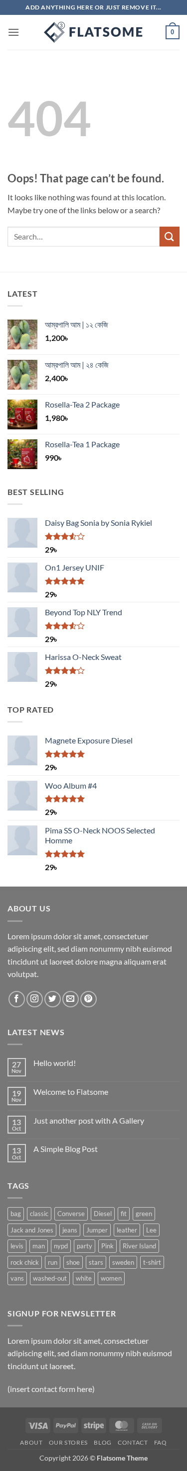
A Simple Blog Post (65, 1148)
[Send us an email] (70, 999)
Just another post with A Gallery (88, 1120)
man (38, 1246)
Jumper (97, 1230)
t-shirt (152, 1262)
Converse (71, 1214)
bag (15, 1214)
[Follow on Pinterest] (88, 999)
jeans (69, 1230)
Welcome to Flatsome (70, 1091)
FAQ (160, 1442)
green (144, 1214)
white (84, 1278)
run (52, 1262)
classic (39, 1214)
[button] (13, 32)
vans (17, 1278)
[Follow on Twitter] (52, 999)
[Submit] (170, 236)
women (111, 1278)
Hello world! (54, 1062)
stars (96, 1262)
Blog (102, 1442)
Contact (133, 1442)
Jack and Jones (31, 1230)
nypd (61, 1246)
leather (127, 1230)
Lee (151, 1230)
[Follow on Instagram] (34, 999)
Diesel (103, 1214)
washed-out (50, 1278)
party (84, 1246)
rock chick (24, 1262)
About (31, 1442)
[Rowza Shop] (94, 32)
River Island (139, 1246)
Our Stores (68, 1442)
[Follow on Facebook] (16, 999)
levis (16, 1246)
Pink (107, 1246)
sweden (123, 1262)
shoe (73, 1262)
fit (124, 1214)
